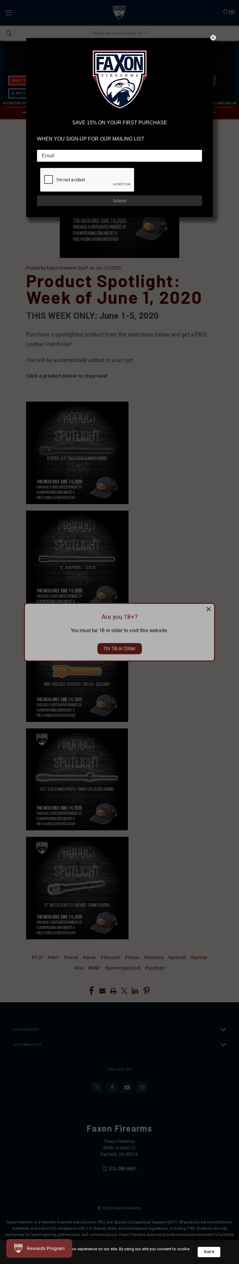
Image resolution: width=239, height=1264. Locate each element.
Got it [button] (209, 1251)
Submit (119, 200)
